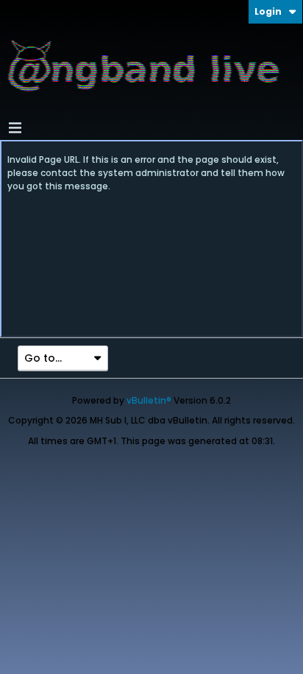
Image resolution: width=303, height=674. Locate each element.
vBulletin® (148, 400)
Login (268, 11)
